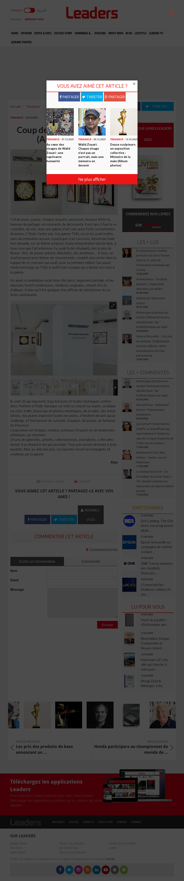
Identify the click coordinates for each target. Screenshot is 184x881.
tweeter (93, 97)
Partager (70, 97)
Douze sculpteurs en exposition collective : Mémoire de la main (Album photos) (123, 155)
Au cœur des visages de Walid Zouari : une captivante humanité (58, 153)
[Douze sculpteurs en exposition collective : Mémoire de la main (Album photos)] (124, 121)
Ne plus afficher (92, 179)
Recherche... (133, 14)
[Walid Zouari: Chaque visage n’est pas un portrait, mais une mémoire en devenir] (92, 121)
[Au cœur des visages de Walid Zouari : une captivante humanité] (60, 121)
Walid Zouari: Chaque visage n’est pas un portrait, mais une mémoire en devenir (91, 155)
